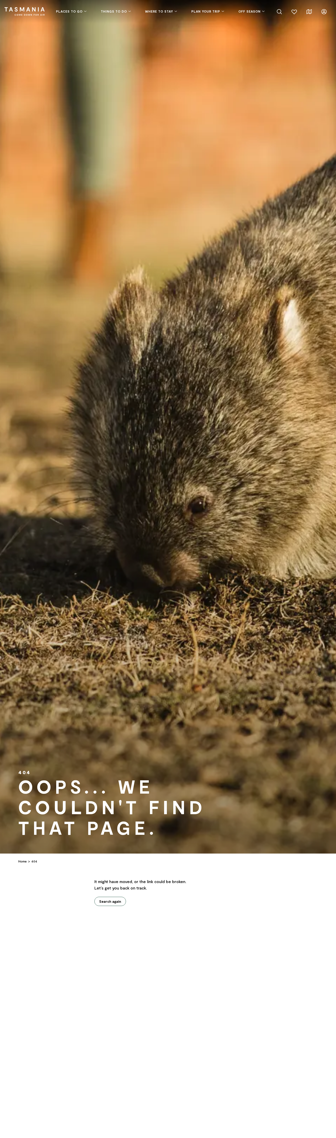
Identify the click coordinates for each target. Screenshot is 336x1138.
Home (22, 861)
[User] (324, 11)
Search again (110, 901)
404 (34, 861)
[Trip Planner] (309, 11)
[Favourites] (294, 11)
